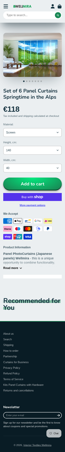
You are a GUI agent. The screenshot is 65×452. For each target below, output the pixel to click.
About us (8, 333)
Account (53, 6)
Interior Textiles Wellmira (37, 445)
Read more (10, 268)
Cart (59, 6)
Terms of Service (13, 379)
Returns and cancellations (18, 390)
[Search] (58, 15)
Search (7, 339)
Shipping (8, 344)
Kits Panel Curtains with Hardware (23, 384)
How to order (10, 350)
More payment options (32, 205)
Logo (22, 6)
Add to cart (32, 184)
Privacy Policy (11, 367)
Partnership (10, 356)
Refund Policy (11, 373)
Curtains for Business (16, 362)
